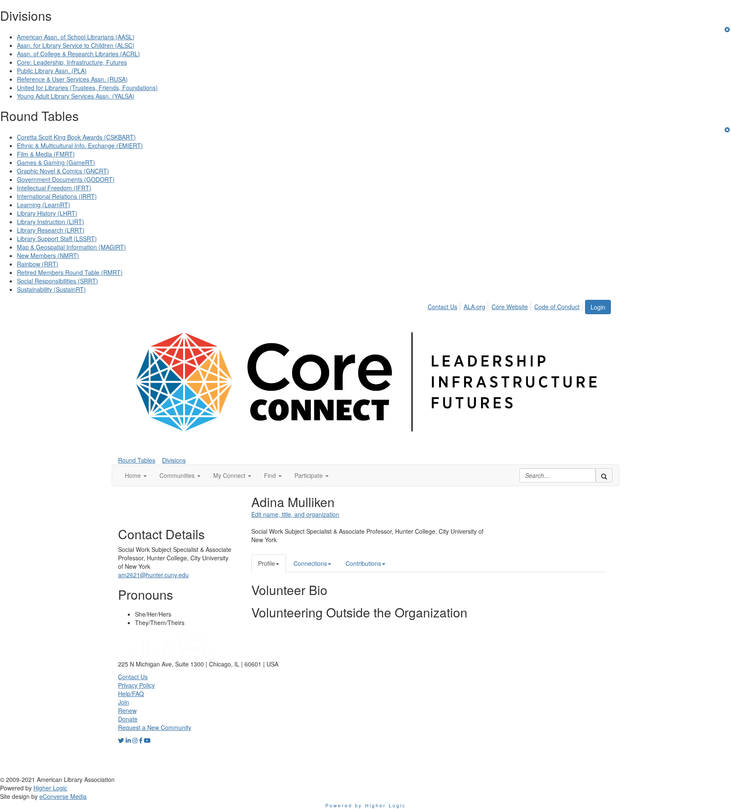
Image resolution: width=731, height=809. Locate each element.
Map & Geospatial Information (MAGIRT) (71, 247)
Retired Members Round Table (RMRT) (70, 272)
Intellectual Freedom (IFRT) (54, 188)
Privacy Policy (136, 685)
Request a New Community (154, 727)
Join (123, 702)
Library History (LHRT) (47, 213)
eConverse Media (63, 796)
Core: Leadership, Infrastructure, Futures (72, 62)
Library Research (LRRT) (51, 230)
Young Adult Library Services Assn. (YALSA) (76, 96)
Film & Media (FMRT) (46, 154)
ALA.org (474, 306)
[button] (135, 475)
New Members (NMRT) (48, 255)
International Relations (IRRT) (57, 196)
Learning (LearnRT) (43, 204)
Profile (266, 563)
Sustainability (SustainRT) (51, 289)
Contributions (363, 563)
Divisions (174, 460)
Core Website (510, 306)
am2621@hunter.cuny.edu (153, 574)
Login (598, 307)
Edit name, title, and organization (295, 514)
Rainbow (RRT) (37, 264)
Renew (127, 710)
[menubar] (506, 305)
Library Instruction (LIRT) (50, 221)
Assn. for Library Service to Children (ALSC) (76, 45)
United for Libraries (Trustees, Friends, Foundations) (87, 87)
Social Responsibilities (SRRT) (57, 281)
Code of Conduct (557, 306)
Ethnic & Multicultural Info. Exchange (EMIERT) (80, 145)
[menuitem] (445, 305)
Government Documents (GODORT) (66, 179)
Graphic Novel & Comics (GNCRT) (63, 171)
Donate (127, 719)
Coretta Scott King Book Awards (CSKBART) (76, 137)
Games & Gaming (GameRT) (56, 162)
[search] (604, 475)
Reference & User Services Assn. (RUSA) (72, 79)
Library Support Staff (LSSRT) (57, 238)
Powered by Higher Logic (365, 805)
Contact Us (442, 306)
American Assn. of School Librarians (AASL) (76, 37)
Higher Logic (50, 788)
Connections (310, 563)
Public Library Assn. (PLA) (52, 70)
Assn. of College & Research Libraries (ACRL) (78, 53)
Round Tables (136, 460)
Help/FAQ (131, 693)
